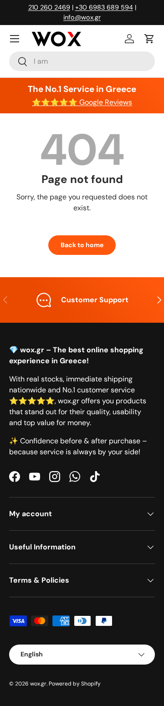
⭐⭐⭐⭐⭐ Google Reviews (82, 102)
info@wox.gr (82, 17)
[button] (149, 39)
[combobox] (82, 61)
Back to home (82, 245)
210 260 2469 (49, 7)
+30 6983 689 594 (104, 7)
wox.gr (38, 683)
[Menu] (15, 39)
